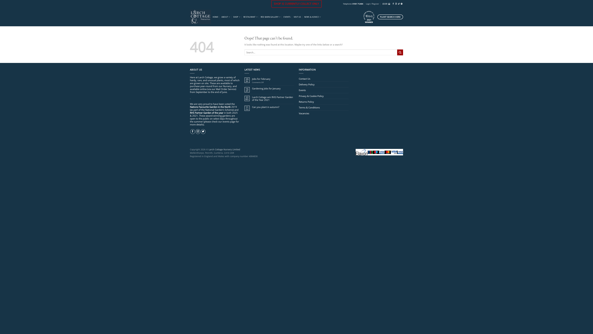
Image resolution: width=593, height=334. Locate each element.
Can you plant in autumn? (265, 107)
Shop (235, 17)
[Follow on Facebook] (393, 4)
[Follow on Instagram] (396, 4)
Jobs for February (261, 78)
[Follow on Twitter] (203, 131)
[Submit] (400, 52)
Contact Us (304, 78)
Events (287, 17)
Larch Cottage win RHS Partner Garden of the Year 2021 (272, 98)
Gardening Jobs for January (266, 88)
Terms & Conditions (309, 107)
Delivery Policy (307, 84)
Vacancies (304, 113)
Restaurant (249, 17)
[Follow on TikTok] (399, 4)
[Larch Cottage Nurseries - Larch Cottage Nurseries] (200, 17)
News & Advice (311, 17)
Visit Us (297, 17)
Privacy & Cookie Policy (311, 96)
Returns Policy (306, 101)
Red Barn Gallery (269, 17)
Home (215, 17)
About (224, 17)
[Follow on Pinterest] (401, 4)
